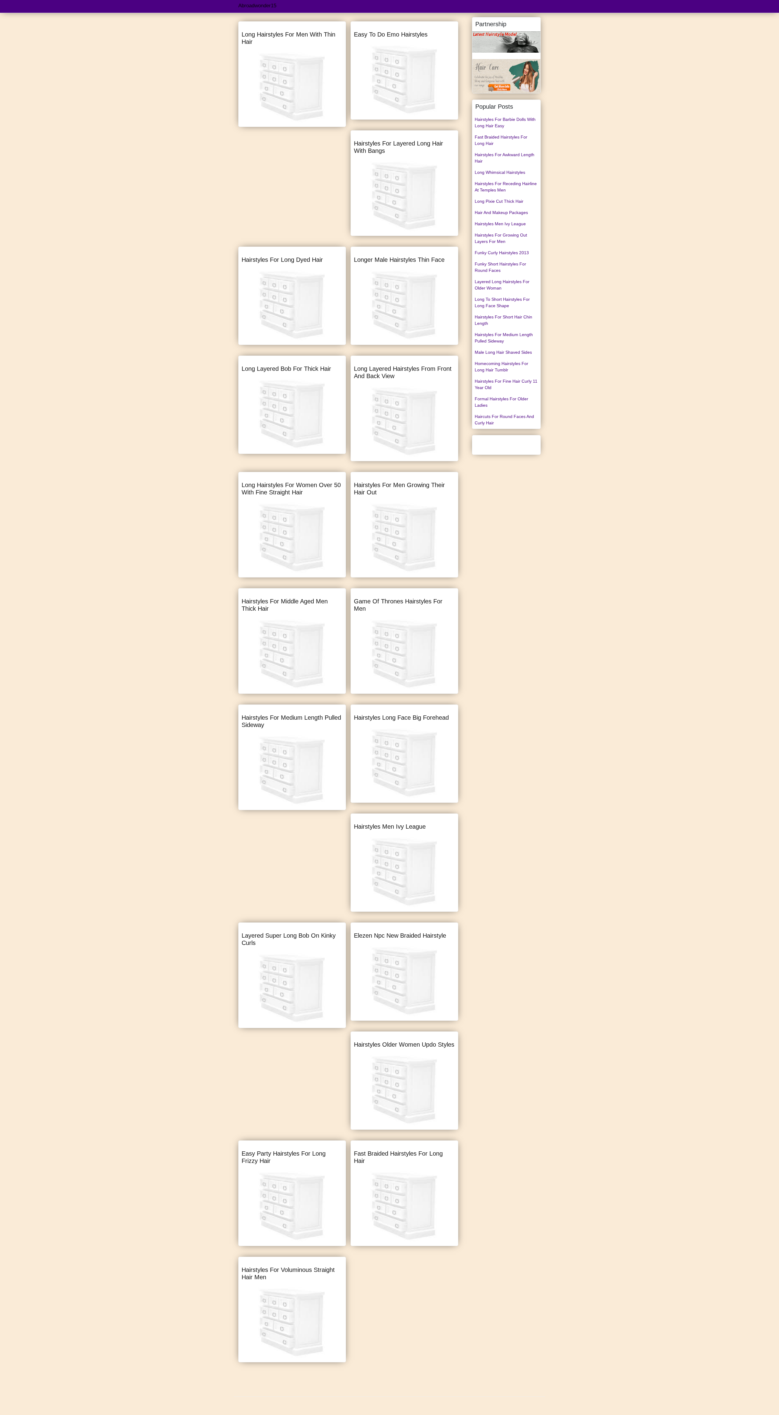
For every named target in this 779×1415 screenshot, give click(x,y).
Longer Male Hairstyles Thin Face (399, 259)
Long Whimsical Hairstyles (500, 172)
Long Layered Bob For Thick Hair (286, 368)
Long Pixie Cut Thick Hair (499, 201)
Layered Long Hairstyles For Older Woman (502, 284)
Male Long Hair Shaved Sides (503, 352)
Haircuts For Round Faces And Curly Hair (504, 419)
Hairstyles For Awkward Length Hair (504, 157)
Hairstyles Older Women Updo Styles (404, 1044)
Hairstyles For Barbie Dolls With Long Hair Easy (505, 122)
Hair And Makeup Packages (501, 212)
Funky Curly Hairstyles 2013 (502, 252)
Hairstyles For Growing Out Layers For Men (501, 238)
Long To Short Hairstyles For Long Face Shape (502, 302)
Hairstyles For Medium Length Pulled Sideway (504, 337)
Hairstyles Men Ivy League (390, 826)
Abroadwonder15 (257, 6)
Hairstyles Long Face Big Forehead (401, 717)
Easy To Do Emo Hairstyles (391, 34)
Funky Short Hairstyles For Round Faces (500, 267)
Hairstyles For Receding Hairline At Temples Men (506, 186)
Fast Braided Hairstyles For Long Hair (501, 140)
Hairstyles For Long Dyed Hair (282, 259)
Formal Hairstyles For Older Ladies (501, 402)
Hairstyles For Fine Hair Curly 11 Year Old (506, 384)
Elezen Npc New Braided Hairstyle (400, 935)
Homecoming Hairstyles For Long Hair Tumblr (501, 366)
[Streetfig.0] (506, 41)
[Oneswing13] (506, 75)
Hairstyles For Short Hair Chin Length (503, 320)
